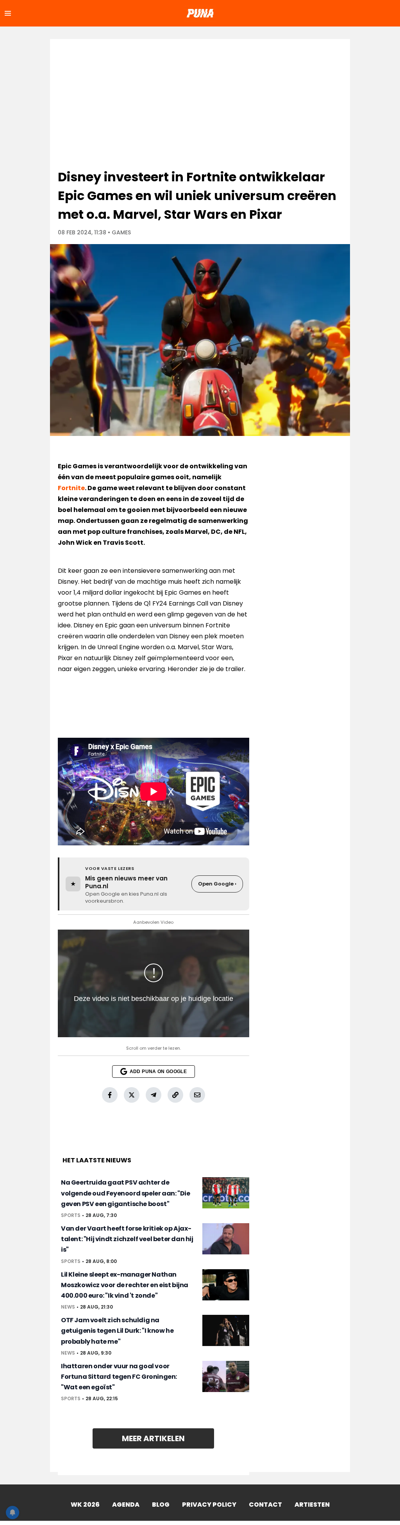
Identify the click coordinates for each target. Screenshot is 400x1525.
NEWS (68, 1307)
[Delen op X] (131, 1095)
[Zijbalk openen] (7, 13)
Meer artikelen (153, 1438)
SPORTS (70, 1215)
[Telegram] (153, 1095)
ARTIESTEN (312, 1504)
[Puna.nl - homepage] (200, 13)
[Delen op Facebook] (110, 1095)
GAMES (121, 232)
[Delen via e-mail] (197, 1095)
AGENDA (125, 1504)
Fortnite (71, 488)
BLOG (161, 1504)
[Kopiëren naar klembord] (175, 1095)
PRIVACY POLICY (209, 1504)
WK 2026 (85, 1504)
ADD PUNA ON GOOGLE (158, 1071)
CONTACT (265, 1504)
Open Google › (217, 883)
